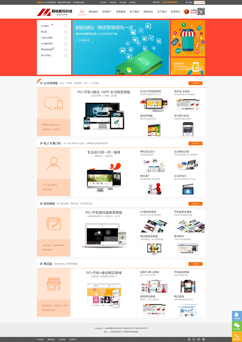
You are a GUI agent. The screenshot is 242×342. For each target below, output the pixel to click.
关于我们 (103, 2)
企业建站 (45, 26)
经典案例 (121, 11)
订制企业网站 (47, 38)
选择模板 (195, 204)
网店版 (44, 32)
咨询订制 (195, 143)
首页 (82, 11)
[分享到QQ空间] (198, 340)
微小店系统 (46, 55)
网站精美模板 (47, 49)
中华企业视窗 (200, 2)
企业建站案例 (47, 43)
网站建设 (93, 11)
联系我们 (132, 2)
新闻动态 (113, 2)
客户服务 (122, 2)
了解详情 (195, 83)
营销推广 (107, 11)
